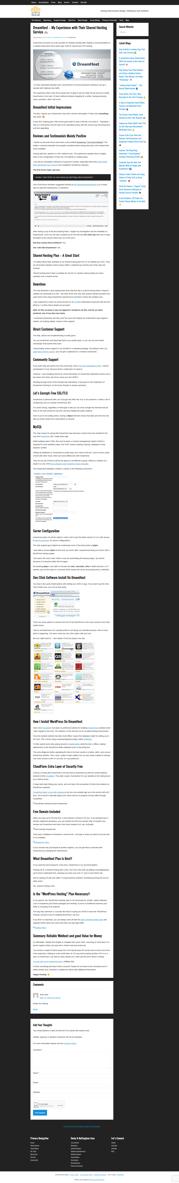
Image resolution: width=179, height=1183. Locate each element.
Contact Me (34, 1160)
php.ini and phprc (42, 540)
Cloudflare (50, 776)
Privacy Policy (74, 1175)
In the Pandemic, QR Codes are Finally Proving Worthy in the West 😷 (132, 201)
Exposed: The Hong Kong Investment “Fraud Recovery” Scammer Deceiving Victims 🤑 (131, 153)
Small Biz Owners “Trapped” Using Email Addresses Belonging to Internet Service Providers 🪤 (132, 189)
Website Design (76, 1154)
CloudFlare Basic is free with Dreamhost (49, 792)
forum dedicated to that (91, 366)
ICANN (77, 302)
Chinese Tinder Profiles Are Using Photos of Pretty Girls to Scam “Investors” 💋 (132, 177)
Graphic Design (76, 1148)
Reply (35, 1009)
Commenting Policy (86, 1175)
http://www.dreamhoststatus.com (86, 185)
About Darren (34, 1145)
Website (36, 1092)
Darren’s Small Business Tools (57, 37)
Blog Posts (33, 1154)
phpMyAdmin (74, 744)
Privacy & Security (77, 1166)
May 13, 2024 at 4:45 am (50, 998)
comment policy (69, 1043)
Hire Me (33, 1157)
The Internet (75, 1142)
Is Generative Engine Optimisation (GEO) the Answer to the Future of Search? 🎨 (132, 61)
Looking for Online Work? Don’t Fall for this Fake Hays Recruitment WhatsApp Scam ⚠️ (132, 126)
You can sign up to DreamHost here (47, 962)
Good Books (34, 1148)
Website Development (78, 1151)
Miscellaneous (75, 1163)
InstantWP (47, 728)
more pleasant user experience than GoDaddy (69, 464)
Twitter (113, 1142)
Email (36, 1083)
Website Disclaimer (100, 1175)
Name (36, 1073)
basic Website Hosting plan (92, 920)
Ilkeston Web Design (97, 1180)
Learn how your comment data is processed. (81, 1126)
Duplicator (87, 739)
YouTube (114, 1145)
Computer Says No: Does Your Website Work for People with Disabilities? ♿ (130, 165)
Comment (37, 1050)
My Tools (33, 1151)
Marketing (74, 1145)
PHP (97, 537)
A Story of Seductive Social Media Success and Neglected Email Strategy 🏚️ (132, 105)
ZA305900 (120, 1175)
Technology (74, 1160)
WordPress (45, 436)
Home (32, 1142)
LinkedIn (114, 1148)
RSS (112, 1151)
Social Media (75, 1157)
